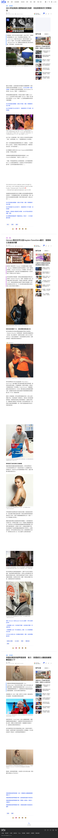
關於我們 (6, 833)
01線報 (2, 833)
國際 (34, 1)
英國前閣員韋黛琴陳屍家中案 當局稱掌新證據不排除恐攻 (19, 797)
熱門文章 (38, 34)
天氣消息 (22, 1)
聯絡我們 (28, 833)
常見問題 (23, 833)
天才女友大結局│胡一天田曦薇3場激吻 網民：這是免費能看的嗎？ (19, 635)
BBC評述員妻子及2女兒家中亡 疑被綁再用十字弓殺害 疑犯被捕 (19, 109)
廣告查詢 (15, 833)
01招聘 (11, 833)
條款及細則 (37, 833)
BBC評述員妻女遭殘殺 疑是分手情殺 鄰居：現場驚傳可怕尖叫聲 (19, 104)
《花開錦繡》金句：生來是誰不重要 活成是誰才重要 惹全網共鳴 (19, 626)
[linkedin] (53, 830)
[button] (46, 14)
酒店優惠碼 (16, 1)
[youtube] (50, 830)
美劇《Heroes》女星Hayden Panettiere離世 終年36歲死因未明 (19, 621)
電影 (10, 237)
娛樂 (12, 1)
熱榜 (31, 1)
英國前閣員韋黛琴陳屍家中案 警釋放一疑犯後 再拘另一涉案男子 (19, 801)
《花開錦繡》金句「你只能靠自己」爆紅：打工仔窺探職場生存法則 (19, 630)
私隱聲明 (32, 833)
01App (19, 833)
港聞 (8, 1)
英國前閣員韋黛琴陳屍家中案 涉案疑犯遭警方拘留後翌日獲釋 (19, 805)
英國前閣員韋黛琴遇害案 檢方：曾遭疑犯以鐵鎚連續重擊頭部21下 (19, 794)
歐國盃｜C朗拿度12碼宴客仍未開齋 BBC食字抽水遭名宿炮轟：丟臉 (19, 212)
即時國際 (11, 5)
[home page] (3, 2)
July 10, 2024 (27, 190)
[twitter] (56, 830)
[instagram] (47, 830)
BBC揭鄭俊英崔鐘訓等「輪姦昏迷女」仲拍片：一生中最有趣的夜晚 (19, 216)
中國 (38, 1)
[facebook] (45, 830)
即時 (27, 1)
